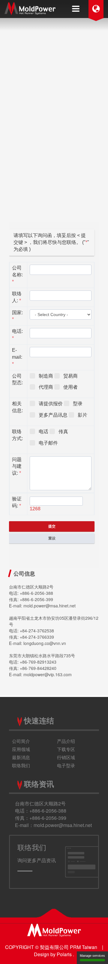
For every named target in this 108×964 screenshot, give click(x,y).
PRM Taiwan (83, 947)
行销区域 (66, 757)
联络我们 (21, 765)
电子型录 (66, 765)
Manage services (92, 955)
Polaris (64, 954)
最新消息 (21, 757)
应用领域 (21, 749)
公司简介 (21, 741)
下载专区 (66, 749)
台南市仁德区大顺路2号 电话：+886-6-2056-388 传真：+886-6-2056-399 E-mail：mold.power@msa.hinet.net (53, 814)
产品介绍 (66, 741)
